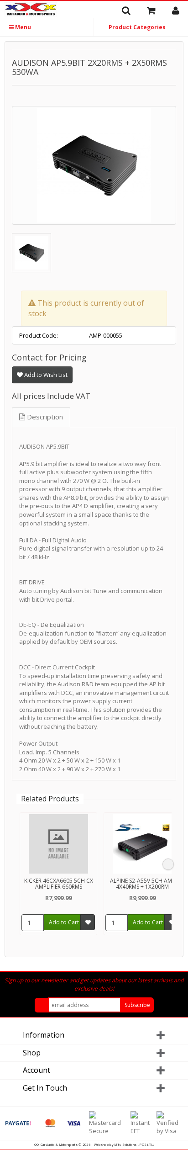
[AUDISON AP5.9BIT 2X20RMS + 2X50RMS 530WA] (94, 165)
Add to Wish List (45, 375)
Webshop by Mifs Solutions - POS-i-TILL (124, 1145)
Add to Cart (64, 922)
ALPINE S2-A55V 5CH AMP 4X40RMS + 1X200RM (142, 883)
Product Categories (136, 27)
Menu (22, 27)
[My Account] (179, 11)
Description (44, 416)
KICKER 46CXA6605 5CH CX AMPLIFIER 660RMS (58, 883)
